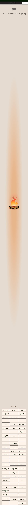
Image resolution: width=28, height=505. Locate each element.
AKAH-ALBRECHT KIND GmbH (6, 414)
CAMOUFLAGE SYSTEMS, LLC (22, 443)
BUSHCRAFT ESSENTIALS (14, 443)
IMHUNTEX (22, 503)
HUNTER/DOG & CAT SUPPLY (14, 503)
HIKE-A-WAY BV (14, 499)
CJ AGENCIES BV (6, 454)
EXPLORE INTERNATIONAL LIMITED (5, 469)
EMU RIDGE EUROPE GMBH (5, 465)
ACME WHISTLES (14, 410)
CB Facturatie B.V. (14, 451)
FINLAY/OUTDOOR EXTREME (14, 473)
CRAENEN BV (22, 457)
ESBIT (14, 464)
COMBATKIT (5, 457)
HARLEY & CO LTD (14, 487)
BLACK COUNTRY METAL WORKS (22, 432)
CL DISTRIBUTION (14, 454)
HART (22, 487)
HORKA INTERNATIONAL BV (6, 503)
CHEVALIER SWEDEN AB (22, 451)
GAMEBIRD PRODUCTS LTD (14, 480)
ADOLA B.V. (22, 410)
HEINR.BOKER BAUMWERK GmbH (5, 491)
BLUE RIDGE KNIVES (14, 436)
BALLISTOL (14, 424)
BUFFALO (6, 443)
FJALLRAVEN (5, 476)
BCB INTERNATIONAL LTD (22, 428)
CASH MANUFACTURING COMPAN (14, 447)
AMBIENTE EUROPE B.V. (6, 417)
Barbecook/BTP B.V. (22, 424)
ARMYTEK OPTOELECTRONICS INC (6, 424)
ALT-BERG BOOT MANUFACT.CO (22, 414)
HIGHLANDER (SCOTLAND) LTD (6, 499)
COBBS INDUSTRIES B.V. (22, 454)
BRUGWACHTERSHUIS (6, 439)
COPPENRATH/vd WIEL (14, 457)
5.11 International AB (6, 410)
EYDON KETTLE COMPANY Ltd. (14, 469)
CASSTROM (22, 447)
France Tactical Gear (22, 476)
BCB (14, 428)
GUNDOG (6, 487)
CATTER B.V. (5, 451)
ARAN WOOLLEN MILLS (14, 417)
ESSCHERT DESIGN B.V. (22, 464)
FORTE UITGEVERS (14, 476)
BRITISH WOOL (22, 436)
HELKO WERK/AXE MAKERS (5, 495)
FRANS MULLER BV (5, 480)
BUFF (22, 439)
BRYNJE (14, 439)
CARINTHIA (5, 447)
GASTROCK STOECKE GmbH (22, 480)
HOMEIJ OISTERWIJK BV (22, 499)
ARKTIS (22, 417)
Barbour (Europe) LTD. (6, 428)
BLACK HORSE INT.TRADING (6, 436)
